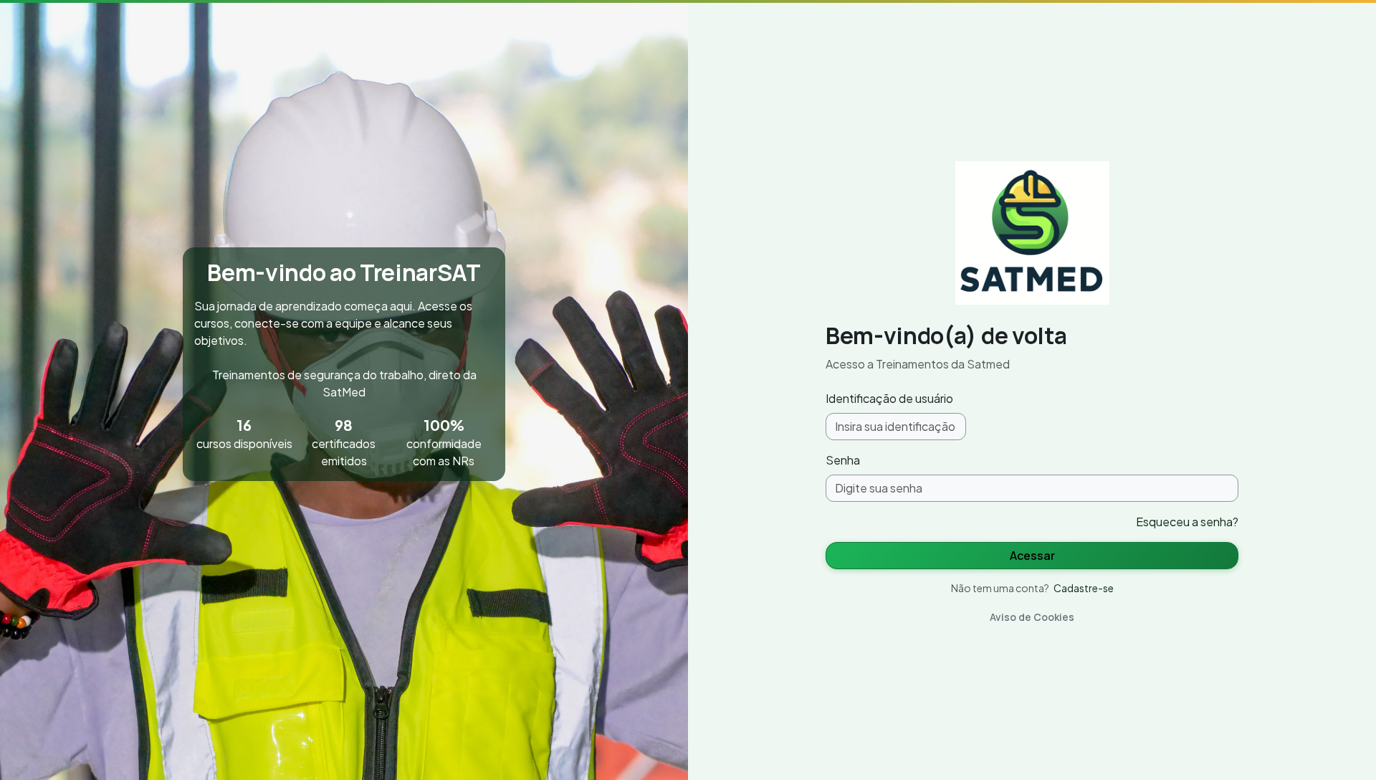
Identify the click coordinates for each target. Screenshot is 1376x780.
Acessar (1032, 555)
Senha (843, 459)
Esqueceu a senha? (1187, 521)
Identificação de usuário (889, 398)
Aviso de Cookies (1032, 617)
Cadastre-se (1084, 587)
